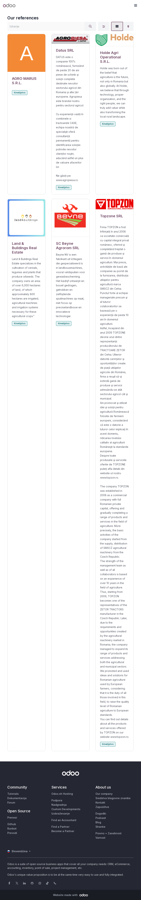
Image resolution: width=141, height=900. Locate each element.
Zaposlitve (102, 806)
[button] (135, 5)
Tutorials (13, 793)
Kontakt (100, 802)
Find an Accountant (63, 820)
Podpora (56, 800)
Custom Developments (65, 809)
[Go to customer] (26, 53)
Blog (98, 822)
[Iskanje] (90, 26)
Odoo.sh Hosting (62, 793)
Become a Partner (62, 831)
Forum (11, 802)
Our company (104, 793)
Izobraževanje (60, 813)
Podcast (100, 817)
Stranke (100, 826)
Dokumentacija (17, 798)
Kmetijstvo (20, 92)
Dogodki (100, 813)
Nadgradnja (59, 804)
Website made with (65, 895)
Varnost (100, 837)
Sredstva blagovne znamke (113, 798)
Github (11, 824)
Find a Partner (60, 826)
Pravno (99, 833)
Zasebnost (115, 833)
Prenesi (12, 817)
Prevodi (12, 832)
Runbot (12, 828)
